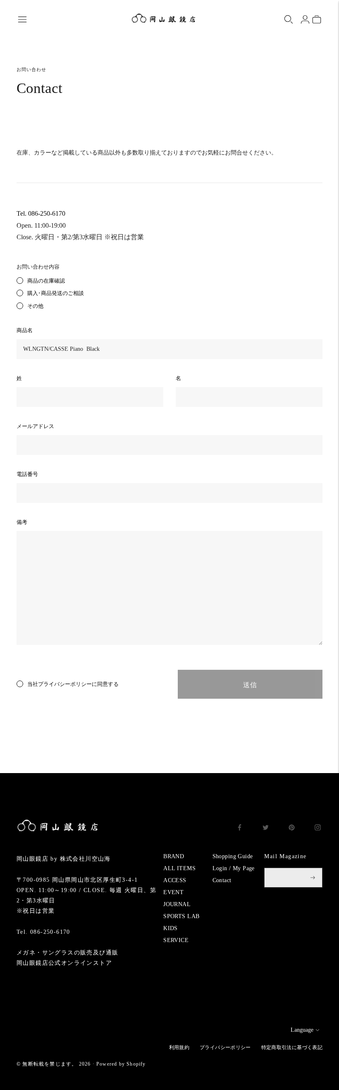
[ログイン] (305, 19)
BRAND (173, 856)
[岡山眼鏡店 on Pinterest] (292, 829)
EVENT (173, 892)
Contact (222, 880)
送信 (250, 684)
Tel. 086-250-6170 (41, 213)
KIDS (170, 928)
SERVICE (176, 940)
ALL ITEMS (179, 868)
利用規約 (179, 1047)
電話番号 (27, 474)
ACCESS (174, 880)
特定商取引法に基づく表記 (291, 1047)
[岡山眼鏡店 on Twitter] (266, 829)
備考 (22, 522)
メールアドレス (35, 426)
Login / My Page (233, 868)
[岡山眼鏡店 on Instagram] (318, 829)
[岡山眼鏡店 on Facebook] (239, 829)
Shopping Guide (232, 856)
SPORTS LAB (181, 916)
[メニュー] (22, 19)
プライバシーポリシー (65, 684)
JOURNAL (177, 904)
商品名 (25, 330)
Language (302, 1030)
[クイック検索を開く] (288, 19)
